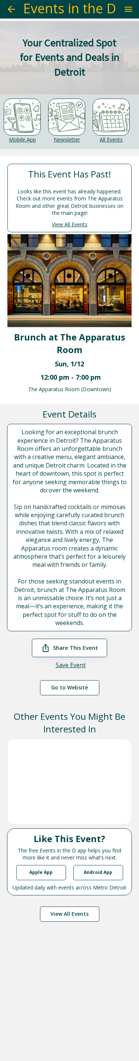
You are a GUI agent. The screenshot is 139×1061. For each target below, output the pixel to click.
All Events (111, 139)
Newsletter (67, 139)
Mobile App (22, 139)
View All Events (69, 224)
